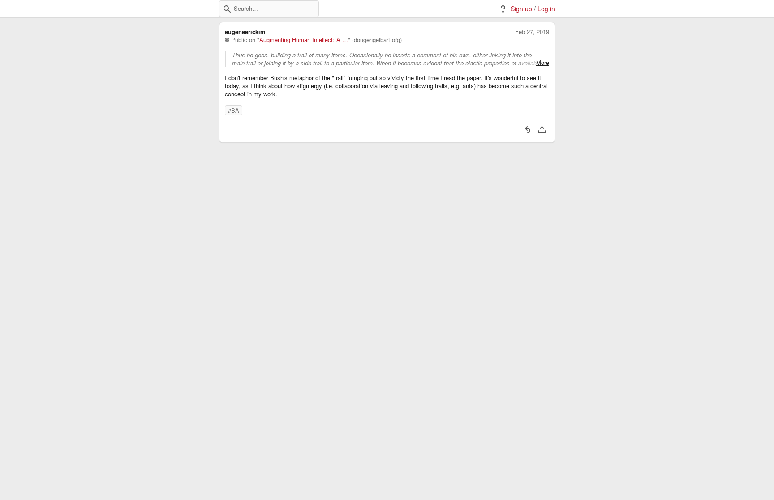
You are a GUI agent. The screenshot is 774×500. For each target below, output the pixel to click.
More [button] (542, 63)
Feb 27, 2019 (532, 32)
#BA (233, 110)
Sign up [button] (521, 8)
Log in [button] (546, 8)
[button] (227, 9)
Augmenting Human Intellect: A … (303, 40)
